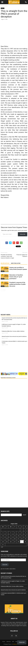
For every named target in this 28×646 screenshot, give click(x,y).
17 (3, 538)
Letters (2, 8)
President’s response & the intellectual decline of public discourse (17, 284)
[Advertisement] (14, 32)
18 (6, 538)
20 (14, 538)
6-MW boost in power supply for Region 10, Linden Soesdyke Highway (14, 325)
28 (18, 541)
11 (6, 535)
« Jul (2, 547)
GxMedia (15, 644)
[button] (26, 2)
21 (18, 538)
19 (10, 538)
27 (14, 541)
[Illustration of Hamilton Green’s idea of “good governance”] (5, 276)
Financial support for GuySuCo (21, 255)
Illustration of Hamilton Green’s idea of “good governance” (16, 276)
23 (25, 538)
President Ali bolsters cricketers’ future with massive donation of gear (7, 256)
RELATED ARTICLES (5, 263)
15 (21, 535)
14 (18, 535)
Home (3, 641)
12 (10, 535)
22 (21, 538)
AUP (13, 641)
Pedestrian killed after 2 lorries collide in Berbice (13, 331)
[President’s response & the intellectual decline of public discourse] (5, 284)
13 (14, 535)
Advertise (9, 641)
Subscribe (22, 234)
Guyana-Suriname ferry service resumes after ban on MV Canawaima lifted (14, 318)
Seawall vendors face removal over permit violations (14, 336)
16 (25, 535)
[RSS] (16, 635)
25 (6, 541)
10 (3, 535)
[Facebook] (11, 635)
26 (10, 541)
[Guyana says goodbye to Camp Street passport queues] (5, 269)
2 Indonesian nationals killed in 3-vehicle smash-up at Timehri (14, 342)
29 (21, 541)
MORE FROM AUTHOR (15, 263)
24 (3, 541)
